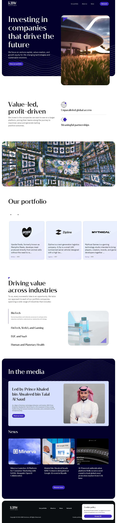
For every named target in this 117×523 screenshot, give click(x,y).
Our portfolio (74, 4)
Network (69, 508)
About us (84, 4)
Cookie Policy (101, 512)
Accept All (98, 516)
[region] (96, 512)
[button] (18, 214)
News (92, 4)
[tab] (33, 316)
